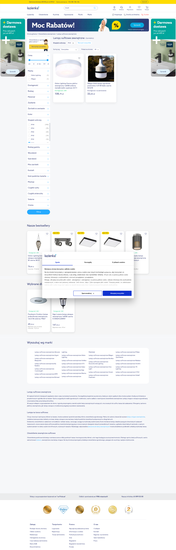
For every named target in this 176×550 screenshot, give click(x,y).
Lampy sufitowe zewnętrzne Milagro (101, 355)
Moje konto (130, 9)
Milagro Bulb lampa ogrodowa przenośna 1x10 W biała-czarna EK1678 (99, 86)
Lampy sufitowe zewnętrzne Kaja (73, 370)
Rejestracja (55, 532)
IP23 (32, 139)
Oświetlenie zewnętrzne (46, 34)
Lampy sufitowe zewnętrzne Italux (73, 367)
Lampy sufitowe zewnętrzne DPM (46, 374)
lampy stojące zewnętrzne (136, 417)
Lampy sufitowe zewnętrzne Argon (47, 355)
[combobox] (69, 49)
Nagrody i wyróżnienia (101, 535)
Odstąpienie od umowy (38, 538)
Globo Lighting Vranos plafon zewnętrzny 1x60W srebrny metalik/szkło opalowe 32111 (66, 86)
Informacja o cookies (76, 532)
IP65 (32, 132)
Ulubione (139, 9)
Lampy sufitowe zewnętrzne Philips (128, 352)
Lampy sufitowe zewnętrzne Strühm (128, 364)
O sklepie (97, 529)
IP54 (32, 128)
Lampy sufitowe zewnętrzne (66, 34)
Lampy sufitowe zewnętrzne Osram (101, 372)
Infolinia (121, 9)
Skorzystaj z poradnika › (38, 47)
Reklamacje (33, 535)
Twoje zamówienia (58, 535)
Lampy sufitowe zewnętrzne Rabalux (128, 360)
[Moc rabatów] (88, 25)
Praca (95, 541)
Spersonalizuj (86, 293)
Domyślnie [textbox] (65, 49)
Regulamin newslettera (77, 544)
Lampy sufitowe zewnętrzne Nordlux (101, 358)
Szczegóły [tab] (88, 262)
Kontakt (96, 532)
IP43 (32, 135)
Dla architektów (35, 547)
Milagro (33, 79)
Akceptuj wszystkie (117, 293)
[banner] (12, 48)
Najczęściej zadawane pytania (79, 529)
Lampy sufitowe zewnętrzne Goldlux (74, 360)
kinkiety (39, 440)
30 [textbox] (95, 49)
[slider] (29, 60)
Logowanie (55, 529)
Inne (70, 538)
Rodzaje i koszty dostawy (38, 529)
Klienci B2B (33, 544)
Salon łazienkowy (99, 538)
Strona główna (32, 34)
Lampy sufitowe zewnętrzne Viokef (128, 375)
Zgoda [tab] (57, 262)
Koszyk (147, 9)
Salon (114, 9)
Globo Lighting (36, 75)
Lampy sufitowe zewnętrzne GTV (73, 364)
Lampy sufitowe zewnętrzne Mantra (74, 373)
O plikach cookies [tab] (118, 262)
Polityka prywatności (76, 535)
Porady (71, 547)
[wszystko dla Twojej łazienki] (37, 6)
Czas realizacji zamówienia (38, 541)
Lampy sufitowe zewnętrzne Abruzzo (47, 352)
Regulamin (72, 541)
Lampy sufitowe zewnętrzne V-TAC (128, 372)
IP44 (32, 124)
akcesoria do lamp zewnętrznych (99, 427)
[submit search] (94, 8)
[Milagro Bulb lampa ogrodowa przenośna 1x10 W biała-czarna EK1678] (101, 69)
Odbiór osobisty (35, 532)
